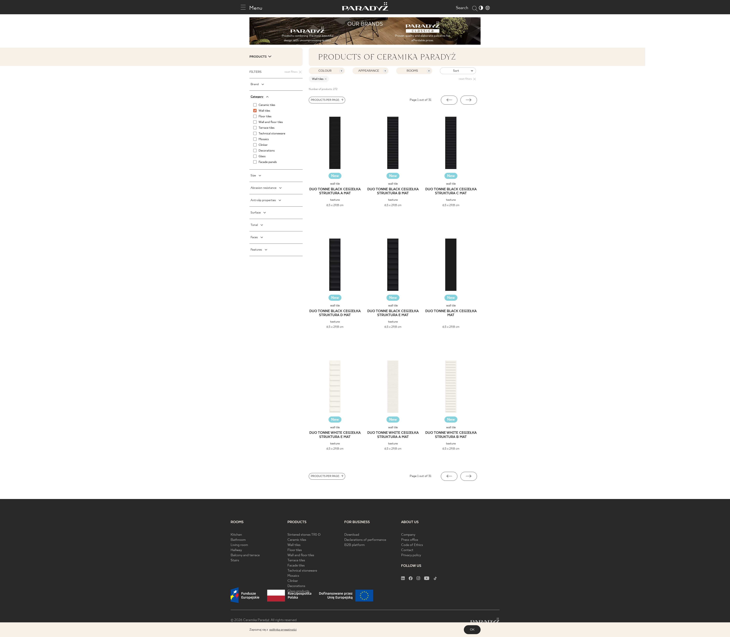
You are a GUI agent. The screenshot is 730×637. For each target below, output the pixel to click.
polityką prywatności (283, 629)
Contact (407, 550)
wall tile (335, 184)
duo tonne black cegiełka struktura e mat (393, 313)
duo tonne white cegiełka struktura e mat (335, 435)
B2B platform (354, 545)
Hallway (236, 550)
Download (351, 535)
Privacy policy (411, 555)
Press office (409, 540)
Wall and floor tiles (300, 555)
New (335, 176)
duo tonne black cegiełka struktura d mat (335, 313)
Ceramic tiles (296, 540)
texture (335, 200)
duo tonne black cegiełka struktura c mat (451, 191)
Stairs (235, 560)
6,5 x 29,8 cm (335, 205)
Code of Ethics (412, 545)
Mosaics (293, 576)
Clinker (292, 581)
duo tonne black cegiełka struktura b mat (393, 191)
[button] (449, 100)
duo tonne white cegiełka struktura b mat (451, 435)
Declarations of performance (365, 540)
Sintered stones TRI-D (304, 535)
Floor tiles (294, 550)
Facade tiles (296, 566)
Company (408, 535)
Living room (239, 545)
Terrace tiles (296, 560)
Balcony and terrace (245, 555)
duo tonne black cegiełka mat (451, 313)
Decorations (296, 586)
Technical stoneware (302, 571)
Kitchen (236, 535)
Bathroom (238, 540)
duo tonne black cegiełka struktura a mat (335, 191)
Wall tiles (294, 545)
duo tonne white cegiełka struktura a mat (393, 435)
